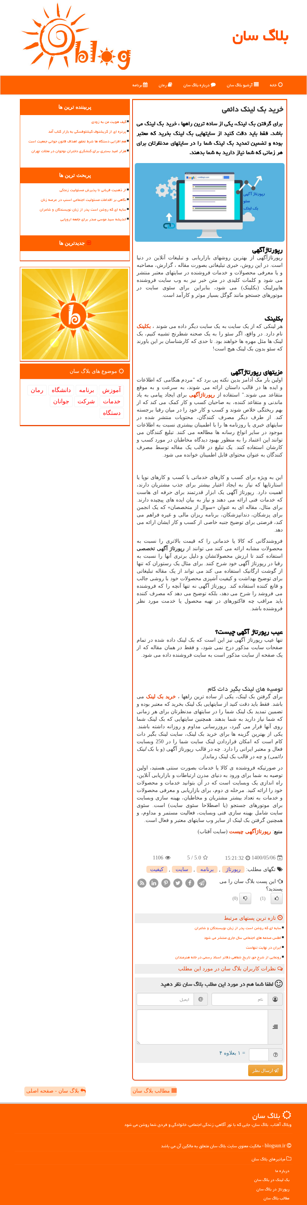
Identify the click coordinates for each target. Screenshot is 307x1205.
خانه (274, 85)
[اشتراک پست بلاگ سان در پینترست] (166, 882)
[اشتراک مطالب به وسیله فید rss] (142, 882)
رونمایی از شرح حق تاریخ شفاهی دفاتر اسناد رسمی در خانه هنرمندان (228, 957)
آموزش (111, 390)
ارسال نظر (263, 1070)
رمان (163, 85)
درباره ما (282, 1171)
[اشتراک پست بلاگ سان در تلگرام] (202, 882)
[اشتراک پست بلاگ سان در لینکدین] (154, 882)
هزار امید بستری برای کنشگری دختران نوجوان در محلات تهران (78, 151)
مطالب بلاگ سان (152, 1091)
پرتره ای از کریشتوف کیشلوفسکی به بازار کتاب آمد (87, 131)
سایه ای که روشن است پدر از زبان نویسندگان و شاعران (238, 928)
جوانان (61, 401)
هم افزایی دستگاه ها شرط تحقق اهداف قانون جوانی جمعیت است (77, 141)
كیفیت (157, 869)
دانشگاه (61, 390)
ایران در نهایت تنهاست (263, 947)
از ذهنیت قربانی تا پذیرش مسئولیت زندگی (93, 190)
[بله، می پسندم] (277, 898)
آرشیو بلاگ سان (240, 85)
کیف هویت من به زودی (108, 122)
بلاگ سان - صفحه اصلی (53, 1091)
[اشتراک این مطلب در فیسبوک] (190, 882)
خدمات (112, 401)
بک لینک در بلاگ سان (271, 1180)
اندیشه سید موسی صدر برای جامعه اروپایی (93, 219)
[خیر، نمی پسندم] (245, 898)
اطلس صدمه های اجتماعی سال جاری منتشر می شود (242, 938)
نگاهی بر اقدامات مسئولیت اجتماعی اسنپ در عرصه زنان (83, 200)
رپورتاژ (233, 869)
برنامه (138, 85)
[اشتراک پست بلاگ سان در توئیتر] (178, 882)
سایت (182, 869)
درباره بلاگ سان (197, 85)
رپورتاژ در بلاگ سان (272, 1189)
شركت (86, 401)
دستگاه (112, 413)
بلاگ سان (260, 35)
